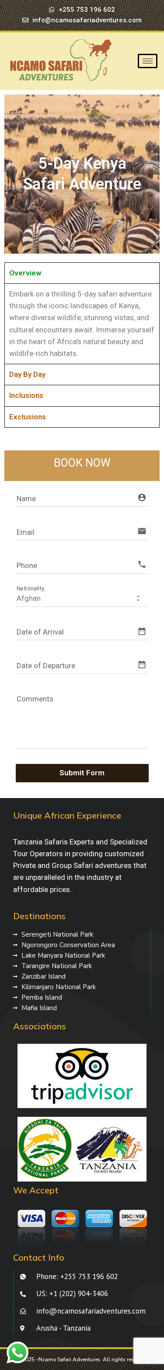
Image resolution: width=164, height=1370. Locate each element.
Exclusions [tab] (27, 416)
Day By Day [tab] (27, 374)
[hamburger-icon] (147, 61)
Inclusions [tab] (26, 395)
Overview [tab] (25, 272)
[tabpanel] (82, 323)
